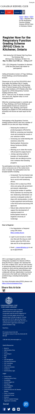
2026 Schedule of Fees (9, 350)
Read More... (6, 328)
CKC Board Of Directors (10, 361)
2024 (31, 17)
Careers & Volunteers (9, 367)
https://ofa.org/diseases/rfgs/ (12, 283)
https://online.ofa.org (17, 233)
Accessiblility (7, 380)
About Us (6, 348)
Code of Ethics (7, 388)
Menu (2, 12)
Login (9, 12)
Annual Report (7, 354)
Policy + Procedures (9, 393)
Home (21, 17)
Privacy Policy (7, 376)
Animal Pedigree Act (9, 382)
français (31, 2)
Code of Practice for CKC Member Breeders (12, 390)
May (21, 18)
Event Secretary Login (9, 371)
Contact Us (17, 12)
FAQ (5, 357)
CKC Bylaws (7, 384)
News (26, 17)
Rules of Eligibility (8, 386)
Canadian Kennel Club (14, 6)
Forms (5, 352)
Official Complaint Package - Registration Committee (11, 399)
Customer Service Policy (10, 378)
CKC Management (8, 359)
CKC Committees (8, 363)
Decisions (6, 397)
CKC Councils (7, 365)
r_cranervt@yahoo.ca (21, 247)
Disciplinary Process (9, 395)
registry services (16, 315)
